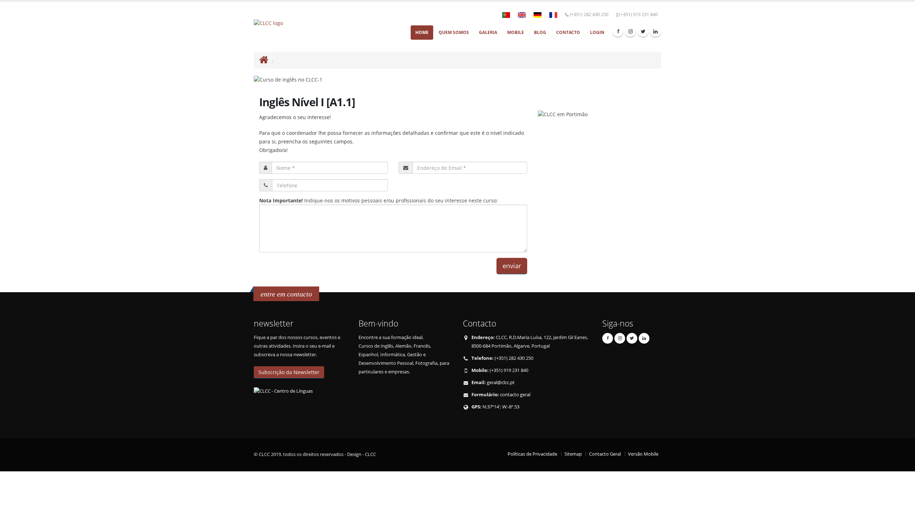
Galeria (488, 32)
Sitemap (573, 454)
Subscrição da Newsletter (289, 372)
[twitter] (643, 31)
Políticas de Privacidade (532, 454)
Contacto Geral (605, 454)
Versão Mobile (643, 454)
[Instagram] (630, 31)
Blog (540, 32)
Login (597, 32)
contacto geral (515, 395)
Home (422, 32)
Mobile (515, 32)
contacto (568, 32)
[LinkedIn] (655, 31)
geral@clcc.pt (501, 382)
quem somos (454, 32)
